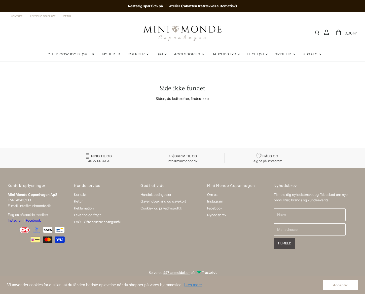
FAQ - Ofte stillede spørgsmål (97, 222)
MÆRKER (137, 54)
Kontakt (16, 16)
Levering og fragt (42, 16)
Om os (212, 194)
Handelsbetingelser (156, 194)
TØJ (160, 54)
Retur (67, 16)
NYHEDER (111, 54)
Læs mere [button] (193, 285)
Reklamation (83, 208)
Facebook (33, 220)
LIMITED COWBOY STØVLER (69, 54)
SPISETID (283, 54)
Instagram (16, 220)
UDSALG (311, 54)
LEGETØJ (256, 54)
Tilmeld (285, 243)
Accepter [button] (340, 285)
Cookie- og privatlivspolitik (161, 208)
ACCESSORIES (187, 54)
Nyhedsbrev (216, 215)
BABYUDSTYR (224, 54)
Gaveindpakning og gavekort (163, 201)
